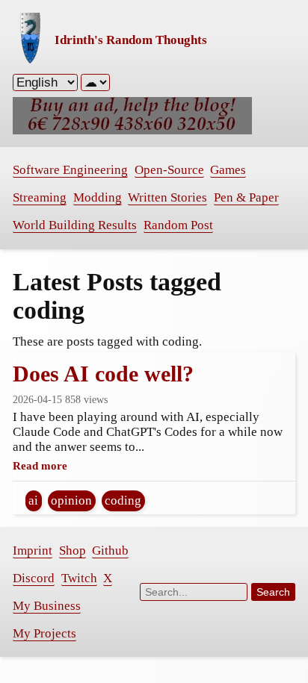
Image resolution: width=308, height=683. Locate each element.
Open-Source (169, 170)
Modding (97, 197)
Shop (72, 550)
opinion (71, 500)
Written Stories (167, 197)
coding (123, 500)
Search (273, 592)
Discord (34, 578)
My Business (47, 606)
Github (110, 550)
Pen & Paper (246, 197)
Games (228, 170)
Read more (40, 465)
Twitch (79, 578)
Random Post (178, 225)
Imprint (32, 550)
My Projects (44, 633)
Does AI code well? (103, 373)
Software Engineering (70, 170)
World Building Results (75, 225)
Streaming (40, 197)
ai (33, 500)
